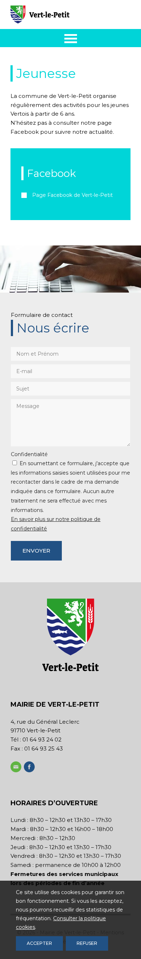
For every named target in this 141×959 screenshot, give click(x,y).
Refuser (87, 943)
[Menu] (70, 38)
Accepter (39, 943)
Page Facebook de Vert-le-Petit (72, 195)
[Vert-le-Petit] (58, 14)
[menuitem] (70, 38)
